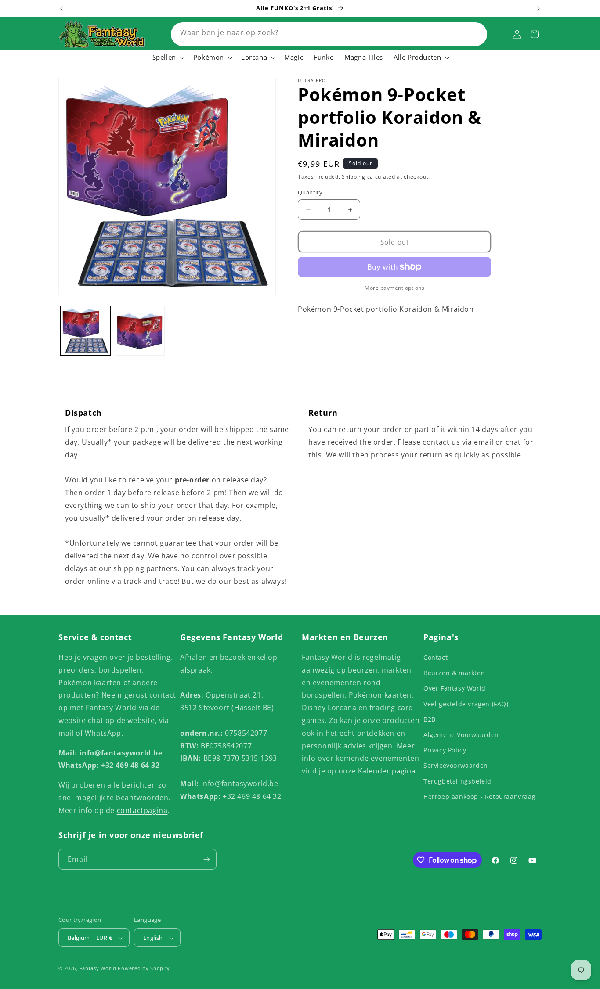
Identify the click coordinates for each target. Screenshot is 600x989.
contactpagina (142, 810)
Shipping (353, 176)
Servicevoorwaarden (455, 765)
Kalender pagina (387, 771)
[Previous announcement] (61, 8)
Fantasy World (98, 968)
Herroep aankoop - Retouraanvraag (479, 796)
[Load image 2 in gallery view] (139, 331)
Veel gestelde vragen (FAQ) (466, 704)
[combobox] (329, 34)
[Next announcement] (538, 8)
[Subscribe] (206, 859)
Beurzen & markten (454, 673)
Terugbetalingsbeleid (457, 781)
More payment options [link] (394, 287)
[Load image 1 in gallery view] (85, 331)
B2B (429, 719)
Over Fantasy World (454, 688)
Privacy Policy (444, 750)
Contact (435, 657)
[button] (167, 57)
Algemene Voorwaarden (461, 734)
